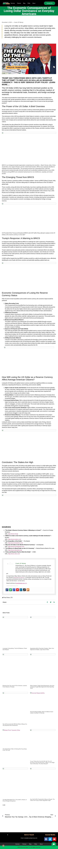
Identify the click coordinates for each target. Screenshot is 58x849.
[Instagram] (14, 589)
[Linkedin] (21, 589)
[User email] (28, 589)
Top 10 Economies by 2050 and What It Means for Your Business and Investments (15, 724)
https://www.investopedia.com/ (16, 546)
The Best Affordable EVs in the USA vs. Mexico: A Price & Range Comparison (15, 800)
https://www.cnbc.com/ (14, 553)
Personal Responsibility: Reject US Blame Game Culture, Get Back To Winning (41, 712)
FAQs (29, 3)
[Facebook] (7, 589)
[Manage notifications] (3, 845)
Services (13, 3)
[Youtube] (17, 589)
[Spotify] (10, 589)
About (33, 3)
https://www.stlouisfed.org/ (15, 550)
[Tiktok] (24, 589)
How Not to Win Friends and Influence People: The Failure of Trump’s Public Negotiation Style (42, 800)
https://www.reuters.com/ (14, 539)
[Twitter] (50, 839)
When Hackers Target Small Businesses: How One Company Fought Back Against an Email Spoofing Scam (42, 687)
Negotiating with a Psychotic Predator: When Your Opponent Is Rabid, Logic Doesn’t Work (42, 649)
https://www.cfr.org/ (13, 534)
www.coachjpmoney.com (12, 585)
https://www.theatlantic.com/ (15, 543)
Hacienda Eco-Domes (19, 577)
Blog (24, 3)
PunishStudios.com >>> (21, 583)
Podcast (19, 3)
